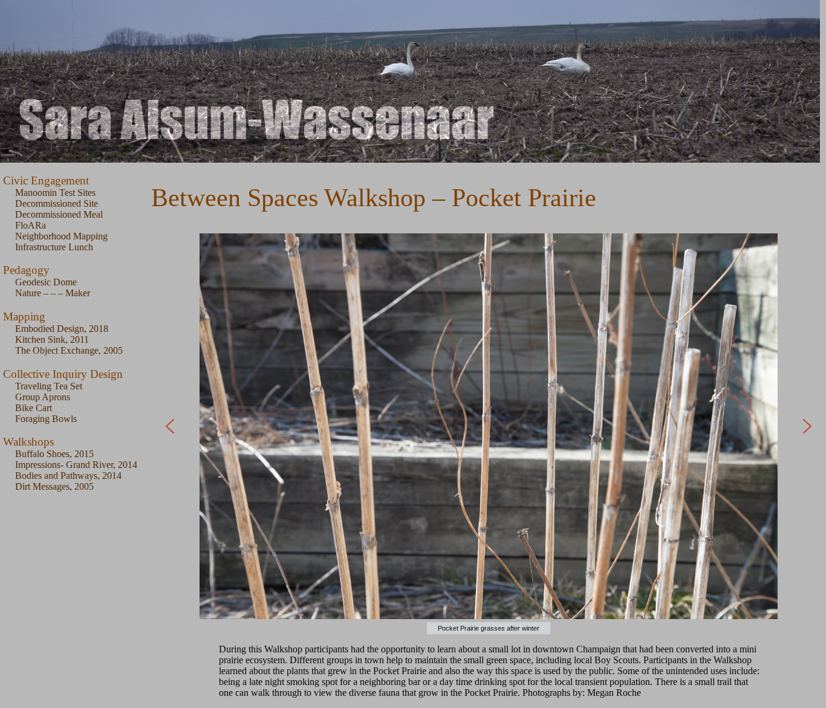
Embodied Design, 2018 (61, 328)
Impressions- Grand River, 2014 (76, 465)
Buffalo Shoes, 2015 (54, 454)
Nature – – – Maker (52, 293)
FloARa (30, 225)
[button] (170, 426)
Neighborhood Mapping (61, 236)
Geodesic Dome (46, 282)
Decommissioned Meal (59, 214)
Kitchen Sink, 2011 (52, 339)
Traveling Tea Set (48, 386)
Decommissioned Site (56, 203)
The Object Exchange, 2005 (69, 350)
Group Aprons (42, 397)
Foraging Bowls (46, 419)
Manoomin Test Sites (55, 192)
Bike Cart (33, 408)
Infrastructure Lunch (54, 247)
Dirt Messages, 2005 (54, 486)
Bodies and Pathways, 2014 (68, 475)
